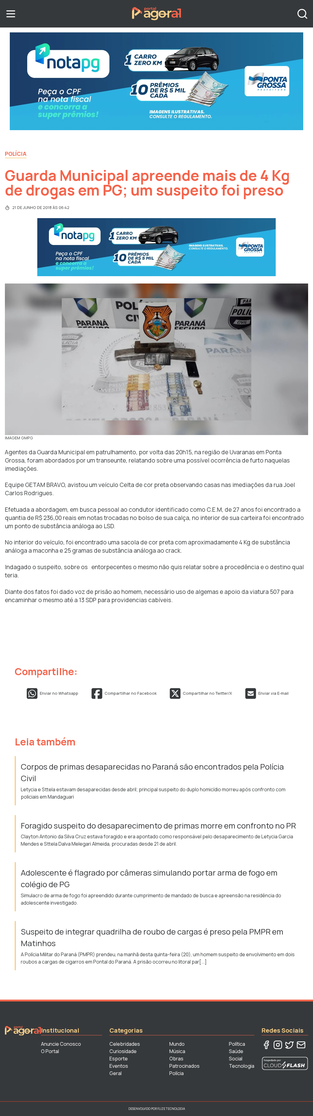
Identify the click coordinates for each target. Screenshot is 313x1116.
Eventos (118, 1066)
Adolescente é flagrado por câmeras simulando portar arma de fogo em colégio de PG (149, 878)
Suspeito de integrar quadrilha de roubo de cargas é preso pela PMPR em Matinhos (152, 937)
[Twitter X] (289, 1044)
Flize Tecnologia (171, 1109)
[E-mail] (301, 1044)
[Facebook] (266, 1044)
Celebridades (124, 1044)
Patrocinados (184, 1066)
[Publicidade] (156, 81)
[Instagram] (277, 1044)
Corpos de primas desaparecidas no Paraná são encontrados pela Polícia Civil (152, 772)
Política (237, 1044)
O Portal (50, 1051)
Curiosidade (123, 1051)
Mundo (177, 1044)
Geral (115, 1073)
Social (235, 1058)
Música (177, 1051)
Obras (176, 1058)
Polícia (16, 153)
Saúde (236, 1051)
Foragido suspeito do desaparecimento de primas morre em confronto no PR (158, 825)
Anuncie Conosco (61, 1044)
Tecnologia (241, 1066)
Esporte (118, 1058)
